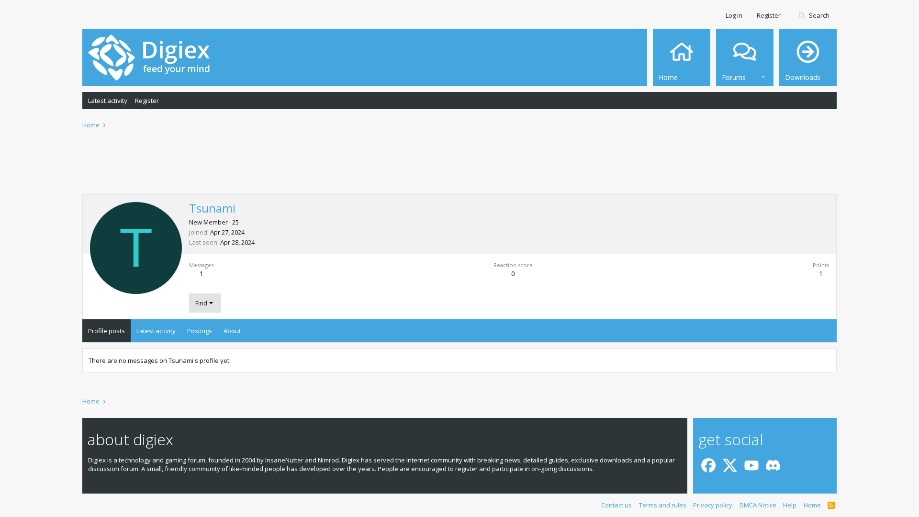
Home (812, 505)
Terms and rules (662, 505)
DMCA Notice (758, 505)
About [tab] (232, 330)
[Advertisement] (459, 168)
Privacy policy (712, 505)
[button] (763, 76)
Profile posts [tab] (106, 330)
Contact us (616, 505)
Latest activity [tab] (156, 330)
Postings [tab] (199, 330)
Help (789, 505)
